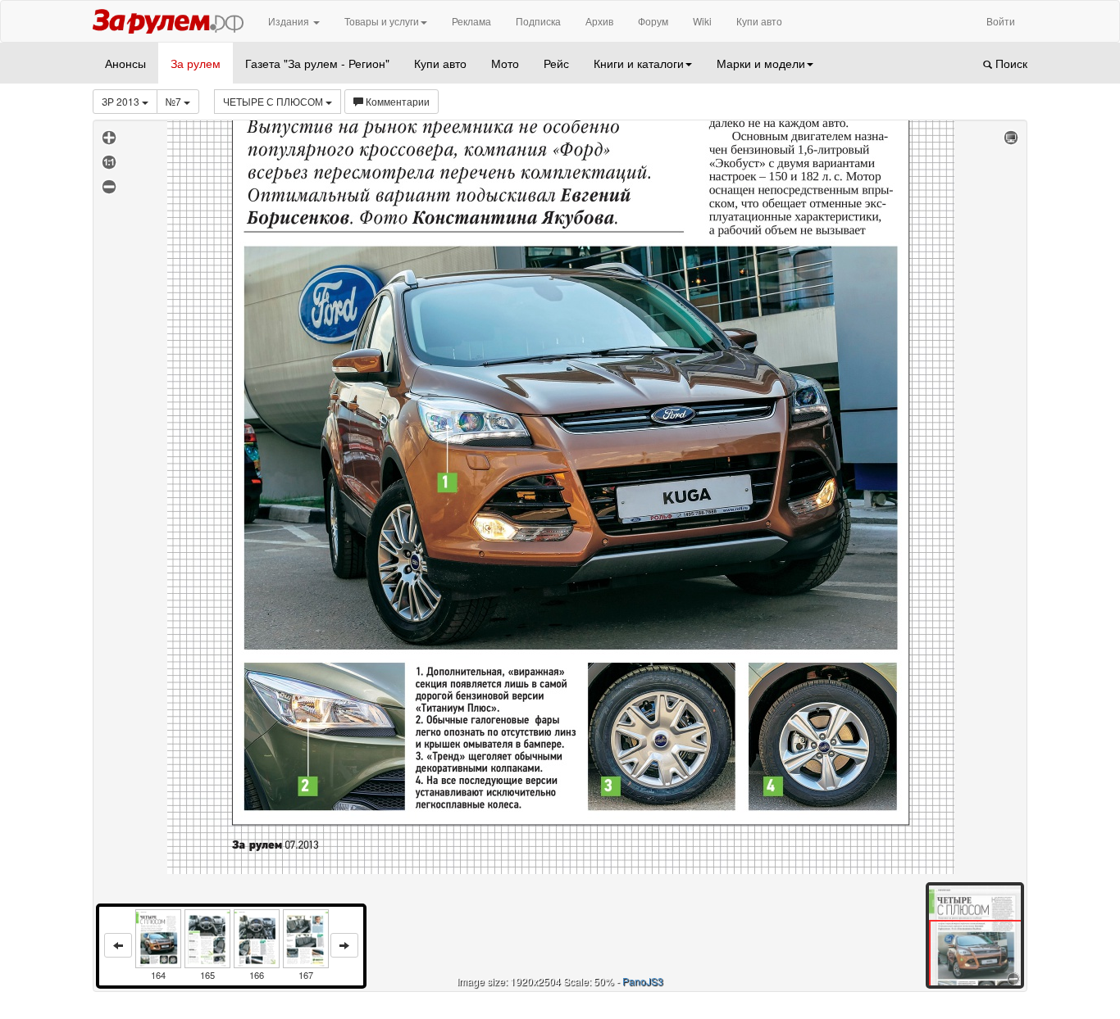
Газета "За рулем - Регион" (317, 63)
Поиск (1009, 63)
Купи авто (759, 21)
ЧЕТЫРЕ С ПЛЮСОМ (274, 101)
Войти (1000, 21)
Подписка (538, 21)
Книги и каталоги (639, 63)
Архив (599, 21)
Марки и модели (761, 63)
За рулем (196, 63)
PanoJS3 (642, 981)
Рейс (556, 63)
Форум (653, 21)
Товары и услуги (381, 21)
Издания (290, 21)
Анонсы (125, 63)
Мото (505, 63)
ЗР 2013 (122, 101)
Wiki (702, 21)
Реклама (471, 21)
